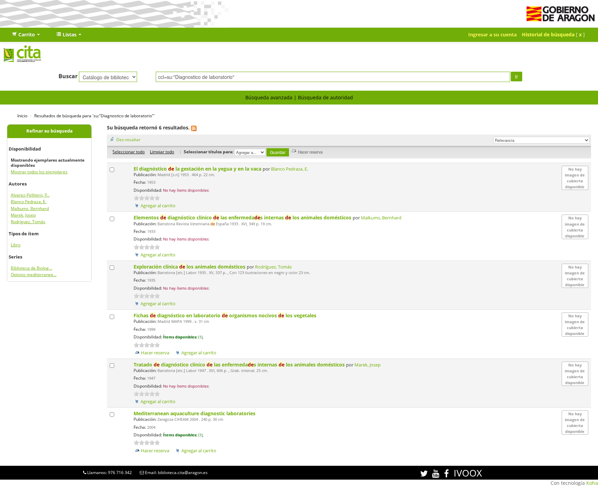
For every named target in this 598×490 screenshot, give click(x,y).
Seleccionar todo (128, 151)
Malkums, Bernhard (30, 208)
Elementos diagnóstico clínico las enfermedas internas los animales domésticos (243, 217)
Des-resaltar (128, 139)
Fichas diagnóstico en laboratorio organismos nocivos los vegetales (226, 315)
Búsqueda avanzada (268, 97)
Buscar (68, 76)
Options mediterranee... (33, 275)
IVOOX (468, 472)
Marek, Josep (23, 215)
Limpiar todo (162, 151)
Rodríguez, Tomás (28, 222)
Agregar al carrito (158, 206)
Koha (592, 483)
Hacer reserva (155, 353)
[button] (26, 35)
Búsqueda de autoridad (325, 97)
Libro (15, 245)
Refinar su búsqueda (49, 131)
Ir (516, 76)
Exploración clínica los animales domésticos (190, 266)
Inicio (22, 115)
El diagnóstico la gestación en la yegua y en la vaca (198, 168)
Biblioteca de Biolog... (31, 268)
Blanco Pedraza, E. (28, 202)
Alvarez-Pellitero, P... (30, 195)
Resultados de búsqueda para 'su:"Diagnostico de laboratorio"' (94, 115)
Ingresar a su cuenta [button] (492, 34)
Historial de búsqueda (548, 34)
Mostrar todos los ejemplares (39, 172)
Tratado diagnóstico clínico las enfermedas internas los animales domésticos (240, 364)
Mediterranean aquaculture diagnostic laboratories (195, 413)
